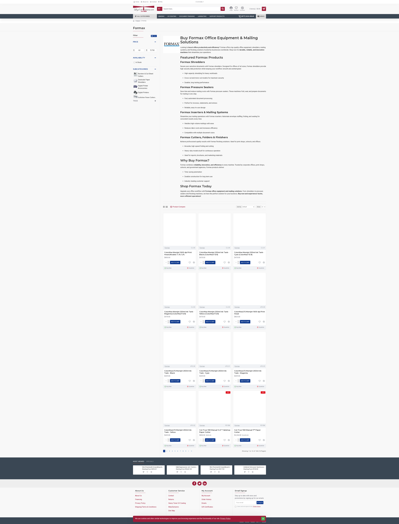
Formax (167, 248)
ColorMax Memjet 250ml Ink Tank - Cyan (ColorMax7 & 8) (249, 253)
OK (263, 518)
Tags (135, 101)
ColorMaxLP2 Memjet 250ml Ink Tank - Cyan (213, 372)
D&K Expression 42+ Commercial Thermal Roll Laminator (187, 467)
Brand (138, 21)
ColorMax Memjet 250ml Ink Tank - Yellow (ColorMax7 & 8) (214, 313)
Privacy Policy (225, 519)
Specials (149, 461)
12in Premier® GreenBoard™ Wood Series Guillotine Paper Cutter (153, 467)
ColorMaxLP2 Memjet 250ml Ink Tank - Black (177, 372)
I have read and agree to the (249, 506)
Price (135, 42)
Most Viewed (138, 461)
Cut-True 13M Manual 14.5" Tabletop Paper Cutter (214, 431)
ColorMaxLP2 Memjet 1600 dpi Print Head (249, 313)
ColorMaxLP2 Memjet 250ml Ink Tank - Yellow (177, 431)
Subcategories (140, 69)
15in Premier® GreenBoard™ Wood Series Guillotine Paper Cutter (220, 467)
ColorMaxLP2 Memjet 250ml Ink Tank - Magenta (247, 372)
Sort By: (239, 207)
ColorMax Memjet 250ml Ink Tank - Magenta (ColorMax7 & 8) (179, 313)
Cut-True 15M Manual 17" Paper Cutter (247, 431)
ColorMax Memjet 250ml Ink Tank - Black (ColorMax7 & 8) (214, 253)
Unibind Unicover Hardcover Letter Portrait (254, 467)
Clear (154, 36)
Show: (258, 207)
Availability (139, 58)
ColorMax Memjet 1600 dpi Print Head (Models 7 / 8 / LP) (178, 253)
